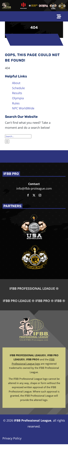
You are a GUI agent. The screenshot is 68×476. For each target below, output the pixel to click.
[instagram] (40, 195)
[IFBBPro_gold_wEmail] (6, 3)
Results (17, 93)
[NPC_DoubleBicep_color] (53, 3)
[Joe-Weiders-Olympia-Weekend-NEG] (43, 6)
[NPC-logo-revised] (33, 6)
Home (20, 37)
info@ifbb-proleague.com (34, 188)
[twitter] (34, 195)
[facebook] (28, 195)
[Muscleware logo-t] (23, 4)
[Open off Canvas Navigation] (59, 16)
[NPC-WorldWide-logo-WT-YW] (62, 3)
